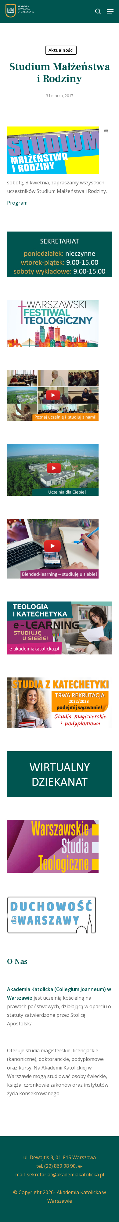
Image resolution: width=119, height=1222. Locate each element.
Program (17, 202)
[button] (110, 11)
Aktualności (61, 50)
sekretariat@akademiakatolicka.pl (65, 1174)
